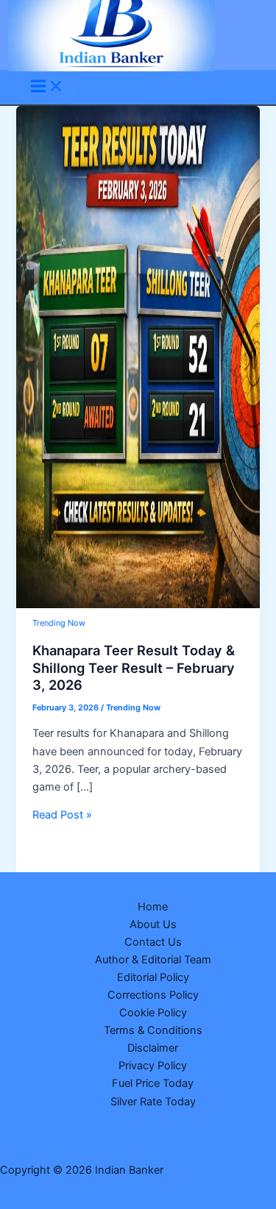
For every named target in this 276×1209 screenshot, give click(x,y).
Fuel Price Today (153, 1083)
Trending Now (58, 623)
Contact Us (153, 942)
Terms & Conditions (153, 1030)
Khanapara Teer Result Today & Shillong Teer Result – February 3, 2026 (133, 667)
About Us (153, 924)
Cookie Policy (153, 1012)
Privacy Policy (152, 1065)
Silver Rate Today (153, 1101)
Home (153, 906)
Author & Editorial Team (153, 959)
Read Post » (62, 814)
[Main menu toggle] (47, 87)
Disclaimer (152, 1048)
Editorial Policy (153, 977)
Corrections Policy (153, 995)
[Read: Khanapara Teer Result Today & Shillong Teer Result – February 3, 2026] (137, 604)
